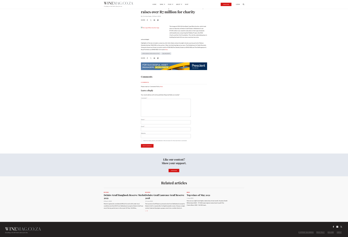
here (166, 49)
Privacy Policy (320, 232)
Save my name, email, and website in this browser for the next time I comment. (165, 140)
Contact (339, 232)
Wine (161, 4)
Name (143, 119)
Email (143, 126)
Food (169, 4)
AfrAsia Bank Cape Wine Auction (150, 53)
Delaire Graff (166, 53)
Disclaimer (331, 232)
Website (143, 133)
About (178, 4)
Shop (186, 4)
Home (154, 4)
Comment (144, 98)
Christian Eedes (147, 16)
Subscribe (226, 4)
